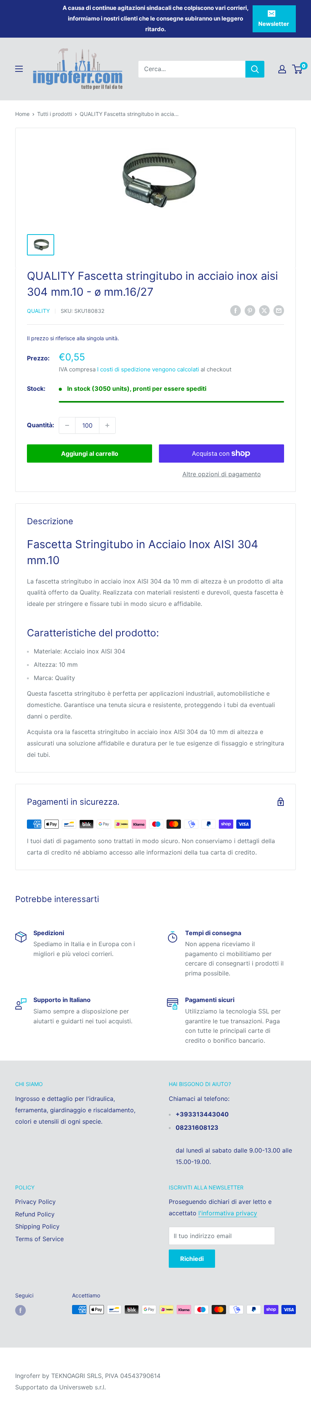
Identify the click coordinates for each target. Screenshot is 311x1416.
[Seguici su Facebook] (20, 1310)
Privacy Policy (35, 1201)
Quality (38, 311)
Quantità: (40, 425)
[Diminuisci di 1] (67, 425)
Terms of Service (39, 1239)
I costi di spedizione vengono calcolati (148, 369)
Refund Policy (35, 1214)
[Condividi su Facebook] (235, 310)
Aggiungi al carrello (89, 453)
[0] (297, 69)
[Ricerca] (254, 69)
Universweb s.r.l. (82, 1387)
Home (22, 114)
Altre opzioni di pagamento (221, 474)
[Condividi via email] (278, 310)
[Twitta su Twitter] (264, 310)
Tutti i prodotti (54, 114)
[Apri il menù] (19, 69)
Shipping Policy (37, 1226)
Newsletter (273, 23)
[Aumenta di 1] (107, 425)
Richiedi (192, 1258)
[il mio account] (282, 69)
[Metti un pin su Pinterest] (250, 310)
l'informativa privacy (227, 1213)
